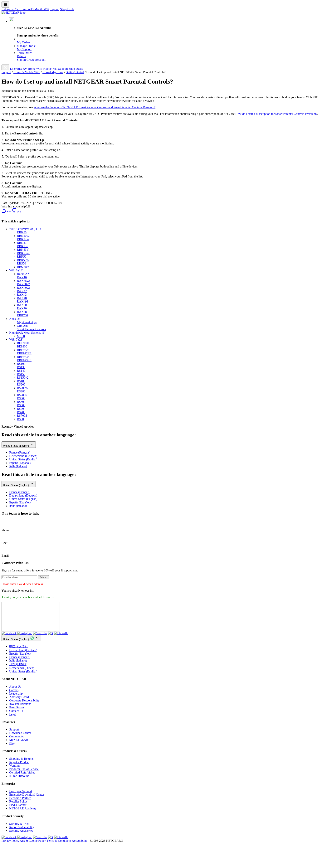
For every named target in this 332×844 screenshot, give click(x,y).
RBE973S (23, 356)
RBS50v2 (23, 267)
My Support (24, 49)
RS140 (21, 370)
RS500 (21, 401)
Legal (12, 714)
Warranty (14, 765)
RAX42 (22, 291)
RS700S (22, 415)
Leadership (16, 693)
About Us (15, 686)
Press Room (16, 707)
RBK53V (23, 249)
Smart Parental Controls (31, 329)
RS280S (22, 394)
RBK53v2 (23, 253)
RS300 (21, 398)
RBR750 (22, 315)
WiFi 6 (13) (16, 270)
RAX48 (22, 298)
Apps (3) (14, 318)
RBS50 (21, 263)
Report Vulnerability (21, 827)
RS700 (21, 412)
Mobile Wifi (41, 9)
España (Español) (20, 462)
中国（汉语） (18, 646)
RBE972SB (24, 353)
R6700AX (23, 273)
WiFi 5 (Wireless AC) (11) (25, 228)
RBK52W (23, 239)
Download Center (20, 733)
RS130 (21, 367)
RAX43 (22, 294)
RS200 (21, 384)
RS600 (21, 405)
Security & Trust (19, 823)
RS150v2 (22, 377)
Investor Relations (20, 704)
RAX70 (22, 308)
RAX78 (22, 311)
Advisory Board (19, 697)
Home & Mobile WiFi (26, 72)
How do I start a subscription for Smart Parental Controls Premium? (276, 113)
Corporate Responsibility (24, 700)
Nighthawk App (27, 322)
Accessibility (79, 840)
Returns (21, 56)
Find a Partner (17, 805)
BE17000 (23, 343)
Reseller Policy (18, 801)
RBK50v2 (23, 235)
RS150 (21, 374)
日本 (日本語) (18, 664)
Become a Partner (20, 798)
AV (16, 9)
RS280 (21, 391)
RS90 (20, 419)
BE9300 (22, 346)
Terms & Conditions (59, 840)
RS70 (20, 408)
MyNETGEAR (18, 739)
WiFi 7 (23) (16, 339)
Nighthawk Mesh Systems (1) (27, 332)
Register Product (19, 762)
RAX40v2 (23, 287)
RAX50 (22, 305)
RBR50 (21, 256)
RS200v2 (22, 388)
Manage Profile (26, 45)
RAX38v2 (23, 284)
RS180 (21, 381)
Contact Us (16, 710)
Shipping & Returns (21, 758)
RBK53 (22, 242)
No (19, 211)
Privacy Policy (10, 840)
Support (54, 9)
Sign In (21, 59)
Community (16, 736)
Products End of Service (24, 769)
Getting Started (75, 72)
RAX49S (22, 301)
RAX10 (22, 277)
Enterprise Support (20, 791)
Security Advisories (21, 830)
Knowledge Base (52, 72)
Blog (12, 743)
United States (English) (16, 445)
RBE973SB (24, 360)
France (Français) (19, 452)
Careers (13, 690)
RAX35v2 (23, 280)
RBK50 (22, 232)
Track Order (24, 52)
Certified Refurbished (22, 772)
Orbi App (22, 325)
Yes (8, 211)
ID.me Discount (19, 776)
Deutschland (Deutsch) (23, 456)
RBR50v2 (23, 260)
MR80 (21, 336)
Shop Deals (67, 9)
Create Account (36, 59)
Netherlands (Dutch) (21, 668)
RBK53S (22, 246)
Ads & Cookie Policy (33, 840)
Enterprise (8, 9)
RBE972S (23, 350)
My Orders (23, 42)
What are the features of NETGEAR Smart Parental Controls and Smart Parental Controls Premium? (94, 107)
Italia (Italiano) (18, 466)
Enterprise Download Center (26, 794)
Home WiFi (26, 9)
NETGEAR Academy (22, 808)
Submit (43, 577)
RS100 (21, 363)
